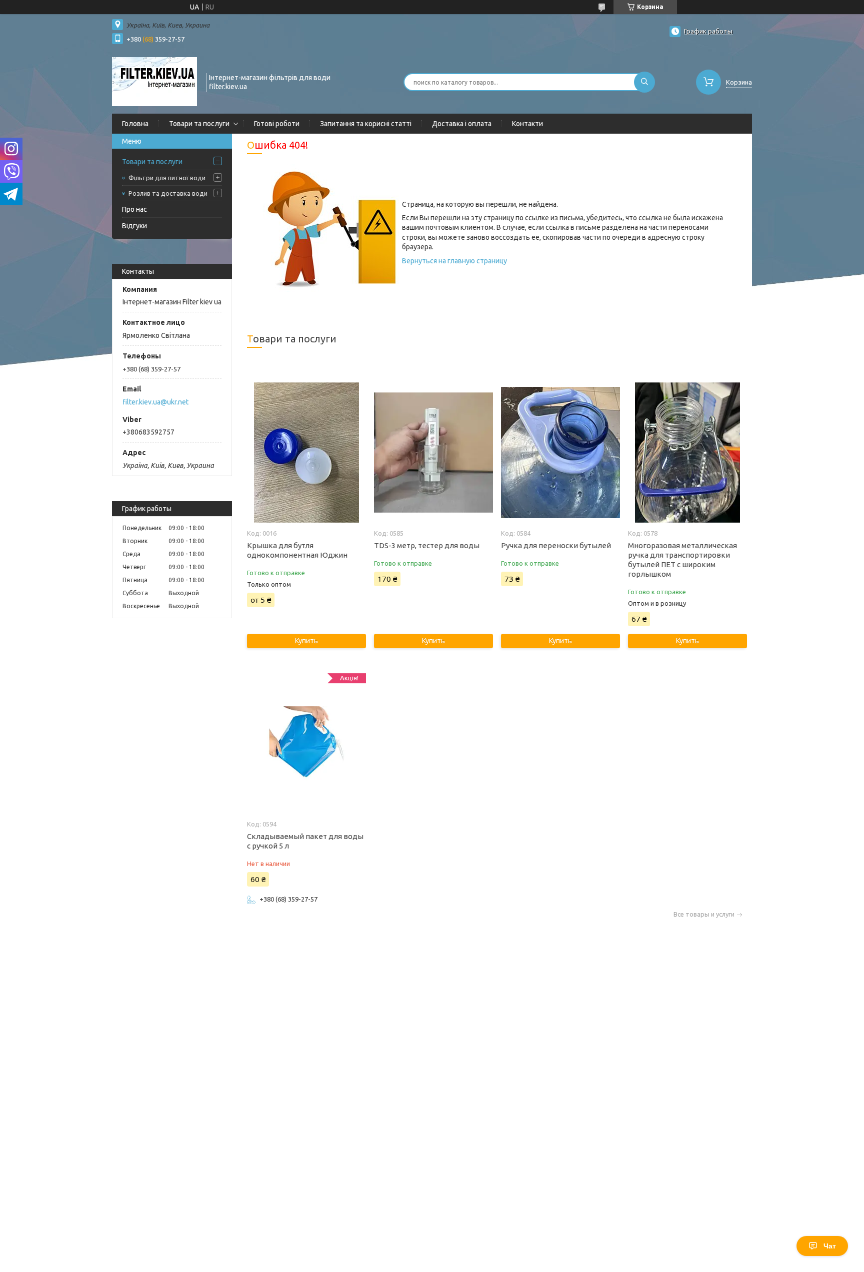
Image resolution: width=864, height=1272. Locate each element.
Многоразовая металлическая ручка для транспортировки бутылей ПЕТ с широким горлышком (682, 559)
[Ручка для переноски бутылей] (560, 452)
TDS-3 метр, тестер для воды (427, 545)
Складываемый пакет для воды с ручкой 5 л (305, 841)
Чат (830, 1246)
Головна (135, 123)
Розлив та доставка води (168, 193)
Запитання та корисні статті (366, 123)
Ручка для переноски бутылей (556, 545)
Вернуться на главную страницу (454, 261)
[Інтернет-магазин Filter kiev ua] (154, 81)
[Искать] (644, 82)
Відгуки (134, 226)
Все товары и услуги (704, 914)
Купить (306, 641)
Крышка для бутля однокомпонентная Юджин (297, 550)
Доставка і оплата (462, 123)
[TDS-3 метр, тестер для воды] (433, 452)
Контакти (527, 123)
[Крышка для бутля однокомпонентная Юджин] (306, 452)
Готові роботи (277, 123)
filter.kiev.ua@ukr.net (155, 402)
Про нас (134, 209)
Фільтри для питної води (167, 177)
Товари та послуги (199, 123)
